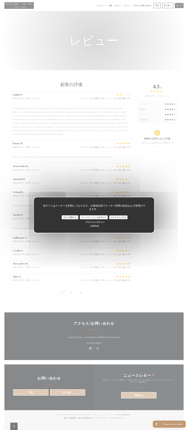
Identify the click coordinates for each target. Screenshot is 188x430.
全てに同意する (70, 217)
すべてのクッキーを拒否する (93, 217)
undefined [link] (94, 225)
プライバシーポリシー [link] (95, 222)
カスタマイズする (118, 217)
